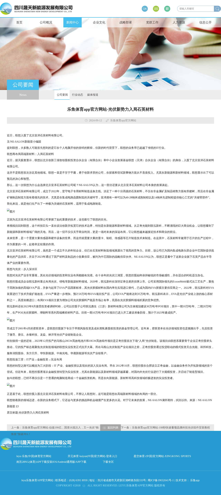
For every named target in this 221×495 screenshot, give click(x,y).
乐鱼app (195, 480)
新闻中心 (72, 22)
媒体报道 (92, 94)
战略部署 (125, 22)
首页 (19, 22)
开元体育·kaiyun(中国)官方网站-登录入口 (92, 456)
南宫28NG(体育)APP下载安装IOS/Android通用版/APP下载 (51, 461)
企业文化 (99, 22)
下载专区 (108, 461)
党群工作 (152, 22)
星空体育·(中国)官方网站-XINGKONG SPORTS (162, 456)
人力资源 (179, 22)
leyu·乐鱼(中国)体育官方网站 (33, 456)
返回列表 (112, 427)
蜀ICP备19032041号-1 (161, 480)
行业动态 (77, 94)
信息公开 (205, 22)
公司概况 (46, 22)
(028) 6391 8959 (78, 480)
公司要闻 (62, 94)
